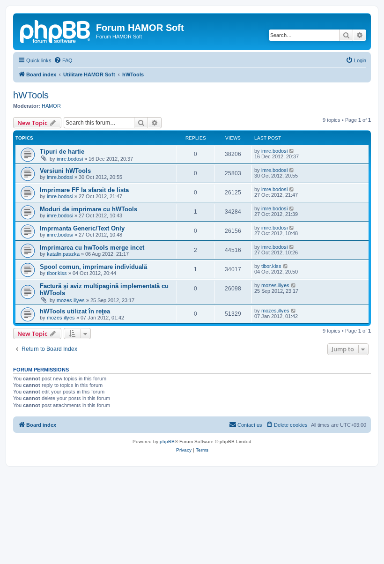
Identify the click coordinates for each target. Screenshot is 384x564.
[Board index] (55, 30)
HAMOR (51, 106)
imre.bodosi (70, 159)
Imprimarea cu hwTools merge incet (92, 247)
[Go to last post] (292, 151)
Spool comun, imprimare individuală (93, 266)
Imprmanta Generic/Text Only (82, 228)
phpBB (167, 441)
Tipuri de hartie (62, 151)
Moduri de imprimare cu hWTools (88, 209)
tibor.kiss (57, 273)
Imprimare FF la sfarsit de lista (84, 189)
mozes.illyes (71, 300)
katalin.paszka (63, 254)
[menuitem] (63, 60)
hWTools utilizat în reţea (75, 311)
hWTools (31, 95)
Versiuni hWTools (65, 170)
